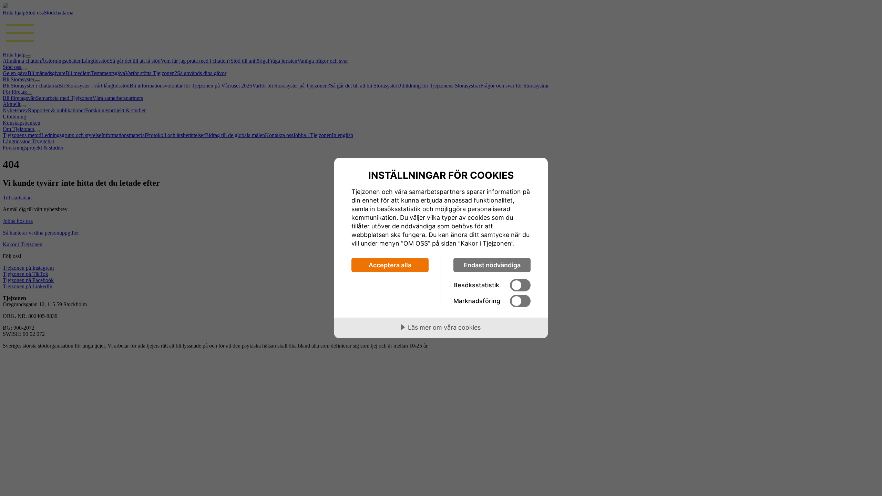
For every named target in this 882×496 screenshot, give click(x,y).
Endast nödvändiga (492, 265)
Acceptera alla (390, 265)
